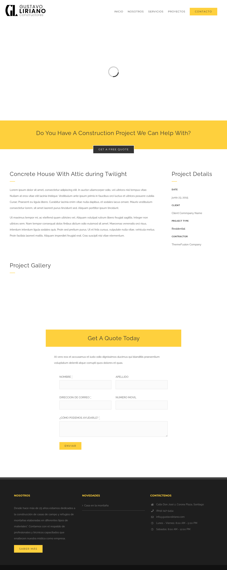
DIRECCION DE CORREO (75, 397)
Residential (178, 228)
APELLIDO (122, 376)
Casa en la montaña (96, 505)
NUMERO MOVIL (126, 397)
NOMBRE (66, 376)
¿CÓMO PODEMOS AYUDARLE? (79, 417)
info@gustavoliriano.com (170, 516)
